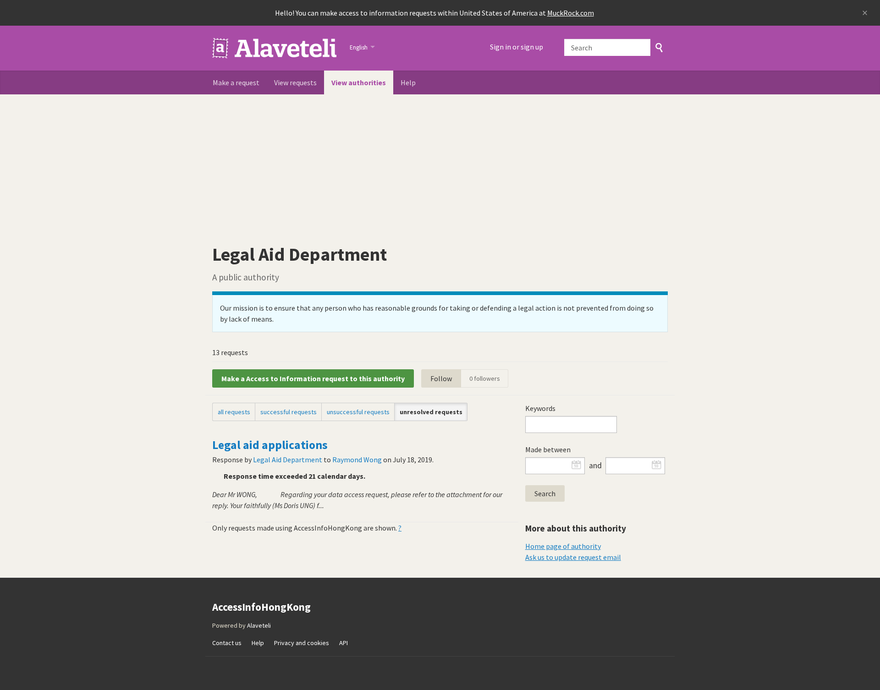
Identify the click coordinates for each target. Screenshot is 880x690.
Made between (548, 449)
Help (408, 82)
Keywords (540, 408)
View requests (295, 82)
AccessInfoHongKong (275, 48)
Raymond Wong (357, 459)
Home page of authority (563, 546)
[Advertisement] (440, 163)
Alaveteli (259, 625)
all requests (234, 412)
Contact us (227, 643)
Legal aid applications (270, 445)
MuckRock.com (570, 12)
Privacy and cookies (301, 643)
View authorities (358, 82)
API (343, 643)
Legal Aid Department (287, 459)
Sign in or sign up (516, 46)
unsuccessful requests (358, 412)
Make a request (236, 82)
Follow (441, 378)
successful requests (288, 412)
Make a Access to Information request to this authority (313, 378)
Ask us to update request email (573, 557)
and (595, 465)
